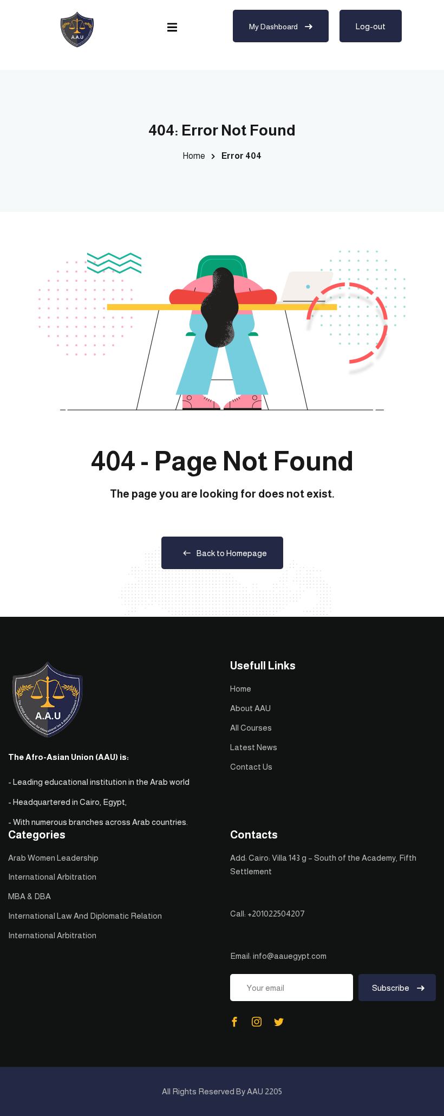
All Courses (251, 727)
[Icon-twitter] (279, 1021)
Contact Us (251, 766)
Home (193, 155)
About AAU (250, 708)
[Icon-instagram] (256, 1021)
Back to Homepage (232, 553)
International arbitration (52, 876)
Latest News (253, 747)
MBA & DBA (29, 896)
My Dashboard (274, 26)
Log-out (371, 26)
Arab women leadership (53, 857)
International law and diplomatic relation (85, 915)
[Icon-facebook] (234, 1021)
